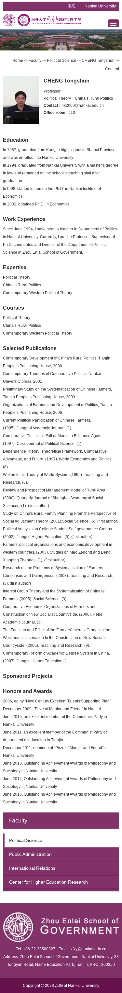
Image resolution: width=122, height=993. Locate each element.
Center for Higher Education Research (48, 882)
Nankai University (100, 6)
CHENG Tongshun (98, 60)
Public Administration (30, 854)
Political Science (61, 60)
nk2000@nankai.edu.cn (82, 105)
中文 (71, 6)
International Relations (32, 868)
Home (17, 60)
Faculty (35, 60)
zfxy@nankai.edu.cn (88, 949)
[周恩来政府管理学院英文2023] (42, 20)
